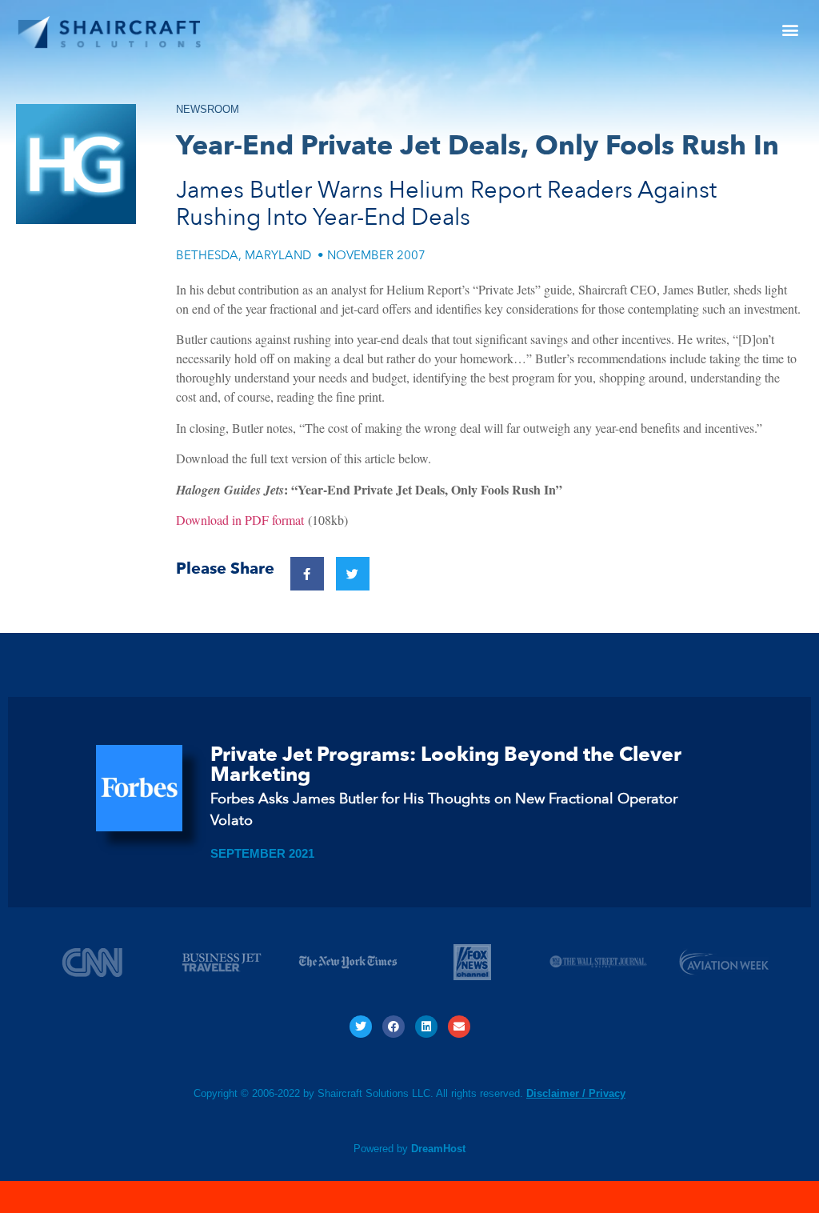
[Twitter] (361, 1026)
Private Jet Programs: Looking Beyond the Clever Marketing (445, 764)
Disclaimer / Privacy (575, 1093)
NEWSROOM (207, 109)
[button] (790, 29)
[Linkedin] (426, 1026)
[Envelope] (459, 1026)
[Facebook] (393, 1026)
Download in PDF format (240, 519)
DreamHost (438, 1149)
